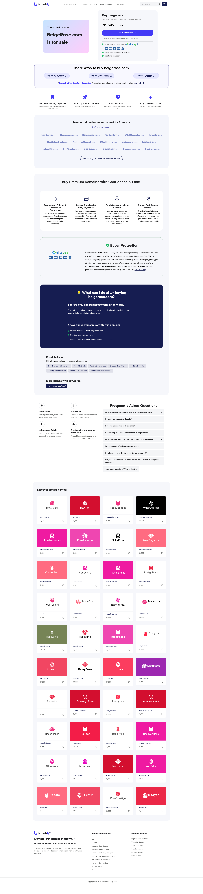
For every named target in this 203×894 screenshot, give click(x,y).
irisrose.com (77, 743)
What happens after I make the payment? (122, 446)
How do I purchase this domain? (118, 419)
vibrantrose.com (45, 581)
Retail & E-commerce (98, 366)
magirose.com (144, 678)
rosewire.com (77, 582)
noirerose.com (111, 549)
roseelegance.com (145, 549)
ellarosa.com (77, 807)
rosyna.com (143, 646)
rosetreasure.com (79, 549)
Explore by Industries (139, 839)
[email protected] (109, 339)
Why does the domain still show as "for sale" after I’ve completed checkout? (132, 461)
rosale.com (43, 807)
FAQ (93, 839)
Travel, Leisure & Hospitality (58, 366)
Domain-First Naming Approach (103, 856)
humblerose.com (111, 582)
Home (93, 870)
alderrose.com (111, 775)
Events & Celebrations (78, 370)
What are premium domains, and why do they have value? (129, 412)
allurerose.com (45, 775)
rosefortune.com (45, 614)
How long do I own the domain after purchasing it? (126, 453)
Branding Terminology (100, 863)
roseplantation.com (145, 710)
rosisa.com (76, 517)
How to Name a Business (100, 849)
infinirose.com (77, 775)
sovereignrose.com (79, 710)
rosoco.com (44, 678)
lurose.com (109, 678)
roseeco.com (77, 614)
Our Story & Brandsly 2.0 (100, 859)
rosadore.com (144, 614)
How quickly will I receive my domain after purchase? (127, 433)
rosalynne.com (111, 711)
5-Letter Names (137, 849)
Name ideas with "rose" (57, 386)
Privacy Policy (96, 866)
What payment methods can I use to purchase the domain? (129, 439)
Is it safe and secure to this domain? (120, 426)
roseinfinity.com (111, 614)
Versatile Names (89, 4)
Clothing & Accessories (57, 370)
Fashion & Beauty (137, 366)
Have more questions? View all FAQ (120, 469)
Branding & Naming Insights (102, 853)
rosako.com (44, 711)
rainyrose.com (78, 678)
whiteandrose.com (145, 517)
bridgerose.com (144, 582)
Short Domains (106, 4)
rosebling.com (78, 646)
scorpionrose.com (145, 743)
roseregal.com (45, 517)
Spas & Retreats (80, 366)
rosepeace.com (111, 646)
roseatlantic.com (45, 743)
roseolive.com (45, 646)
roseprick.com (111, 743)
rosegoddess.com (112, 517)
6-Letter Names (137, 852)
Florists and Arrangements (101, 370)
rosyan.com (143, 807)
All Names (120, 4)
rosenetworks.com (46, 549)
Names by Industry (70, 4)
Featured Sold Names (99, 846)
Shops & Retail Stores (118, 366)
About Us (94, 843)
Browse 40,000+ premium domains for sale (101, 159)
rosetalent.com (144, 775)
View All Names (137, 856)
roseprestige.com (112, 807)
